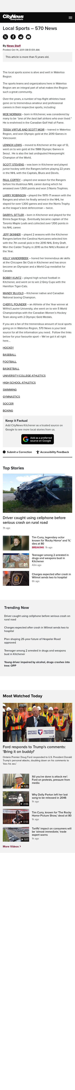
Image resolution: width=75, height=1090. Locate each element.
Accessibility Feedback (54, 452)
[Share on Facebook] (13, 36)
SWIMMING (10, 389)
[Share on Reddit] (20, 36)
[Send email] (28, 36)
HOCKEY (8, 348)
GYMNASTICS (11, 396)
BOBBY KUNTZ (12, 278)
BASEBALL (9, 355)
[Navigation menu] (71, 17)
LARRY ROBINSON (14, 195)
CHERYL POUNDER (15, 304)
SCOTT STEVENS (13, 164)
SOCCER (8, 403)
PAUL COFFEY (12, 180)
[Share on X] (5, 36)
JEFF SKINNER (12, 234)
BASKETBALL (11, 368)
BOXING (8, 410)
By (12, 46)
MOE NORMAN (12, 114)
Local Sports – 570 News (30, 28)
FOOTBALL (10, 362)
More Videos (11, 846)
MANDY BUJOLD (13, 293)
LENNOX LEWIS (12, 145)
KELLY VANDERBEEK (15, 258)
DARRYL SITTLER (13, 215)
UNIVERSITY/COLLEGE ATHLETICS (24, 375)
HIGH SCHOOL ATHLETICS (19, 382)
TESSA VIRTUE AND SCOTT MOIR (23, 129)
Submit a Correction (19, 452)
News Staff (14, 46)
